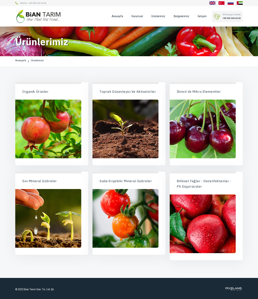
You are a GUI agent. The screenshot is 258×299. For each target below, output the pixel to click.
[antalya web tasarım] (233, 289)
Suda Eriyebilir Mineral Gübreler (126, 181)
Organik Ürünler (35, 91)
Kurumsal (137, 16)
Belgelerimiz (181, 16)
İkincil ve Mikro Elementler (199, 91)
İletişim (202, 16)
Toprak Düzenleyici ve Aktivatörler (128, 91)
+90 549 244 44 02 (37, 3)
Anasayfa (117, 16)
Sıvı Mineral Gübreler (39, 181)
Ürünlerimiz (158, 16)
